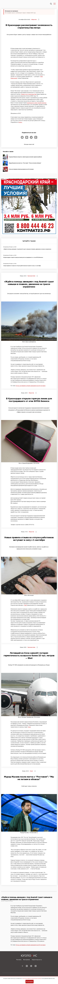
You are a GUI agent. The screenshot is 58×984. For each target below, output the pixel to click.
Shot (29, 727)
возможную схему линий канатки (36, 103)
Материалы (26, 959)
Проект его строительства (28, 94)
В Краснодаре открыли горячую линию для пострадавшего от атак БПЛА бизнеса (23, 257)
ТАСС (25, 605)
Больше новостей (29, 144)
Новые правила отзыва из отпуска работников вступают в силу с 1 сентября (22, 265)
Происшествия (31, 275)
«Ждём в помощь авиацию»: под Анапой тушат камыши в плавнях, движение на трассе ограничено (27, 249)
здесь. (20, 122)
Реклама (18, 959)
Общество (34, 19)
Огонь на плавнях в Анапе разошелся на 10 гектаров (30, 385)
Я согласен (29, 981)
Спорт (31, 771)
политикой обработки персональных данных (31, 978)
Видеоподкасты (37, 959)
